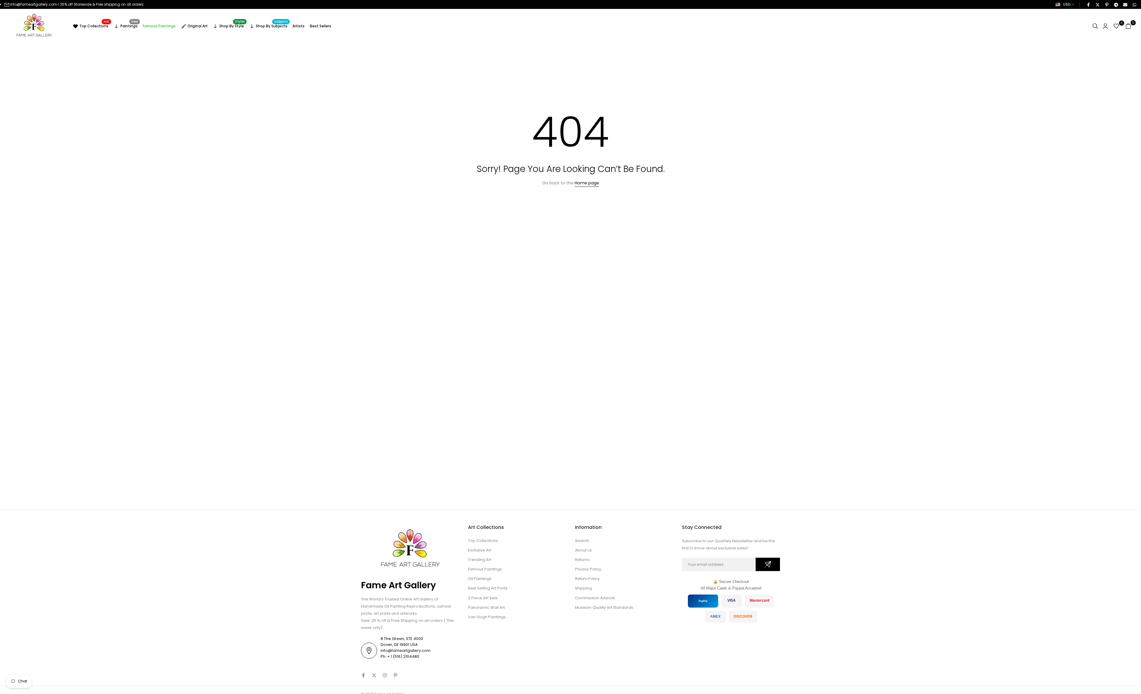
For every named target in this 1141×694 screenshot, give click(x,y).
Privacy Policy (588, 569)
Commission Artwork (595, 598)
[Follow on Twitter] (374, 675)
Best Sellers (320, 26)
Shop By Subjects (272, 25)
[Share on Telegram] (1115, 4)
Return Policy (587, 578)
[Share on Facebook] (1088, 4)
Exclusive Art (479, 550)
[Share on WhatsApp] (1134, 4)
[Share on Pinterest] (1106, 4)
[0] (1116, 26)
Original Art (197, 26)
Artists (298, 26)
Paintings (129, 25)
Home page (587, 183)
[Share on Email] (1125, 4)
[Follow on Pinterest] (395, 675)
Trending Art (479, 559)
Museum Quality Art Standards (604, 607)
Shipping (583, 588)
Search (582, 540)
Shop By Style (232, 25)
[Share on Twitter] (1097, 4)
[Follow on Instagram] (384, 675)
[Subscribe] (768, 564)
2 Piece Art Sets (483, 598)
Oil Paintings (479, 578)
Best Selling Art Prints (488, 588)
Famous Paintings (159, 26)
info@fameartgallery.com (33, 4)
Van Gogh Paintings (487, 617)
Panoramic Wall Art (486, 607)
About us (583, 550)
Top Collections (94, 25)
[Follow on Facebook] (363, 675)
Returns (582, 559)
